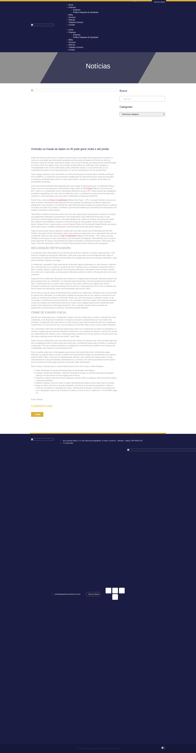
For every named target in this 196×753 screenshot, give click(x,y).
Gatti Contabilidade (68, 236)
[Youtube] (115, 590)
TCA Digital (87, 188)
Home (71, 30)
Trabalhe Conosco (76, 22)
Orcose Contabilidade (58, 200)
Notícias (72, 45)
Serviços (72, 42)
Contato (72, 25)
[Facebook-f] (115, 597)
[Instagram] (122, 590)
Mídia (71, 40)
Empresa (72, 7)
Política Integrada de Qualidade (85, 12)
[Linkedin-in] (108, 590)
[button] (115, 27)
